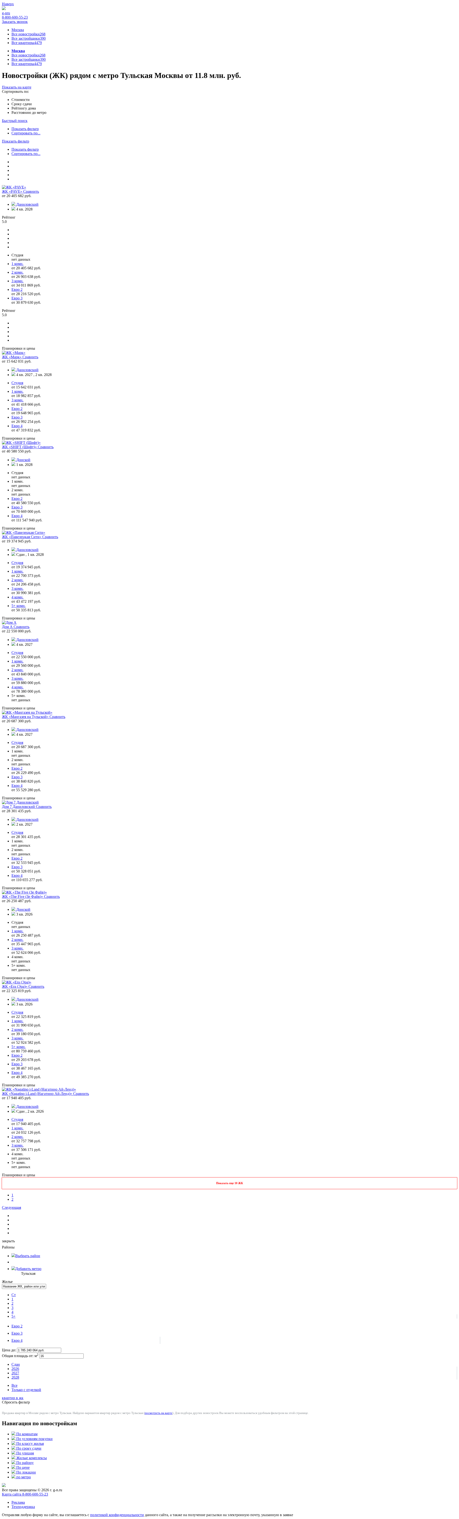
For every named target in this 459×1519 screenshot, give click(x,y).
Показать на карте (16, 87)
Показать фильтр (25, 129)
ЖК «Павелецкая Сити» (22, 537)
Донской (23, 460)
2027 (15, 1373)
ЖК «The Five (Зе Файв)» (23, 897)
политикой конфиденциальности (117, 1515)
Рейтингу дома (23, 108)
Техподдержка (23, 1507)
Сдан (15, 1364)
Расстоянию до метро (28, 112)
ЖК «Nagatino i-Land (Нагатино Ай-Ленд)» (37, 1094)
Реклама (18, 1502)
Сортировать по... (25, 133)
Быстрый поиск (14, 121)
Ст (13, 1295)
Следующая (11, 1207)
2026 (15, 1369)
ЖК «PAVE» (12, 191)
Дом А (8, 627)
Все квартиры (26, 43)
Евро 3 (16, 1333)
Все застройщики (28, 38)
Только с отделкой (26, 1390)
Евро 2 (16, 1326)
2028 (15, 1377)
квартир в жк (12, 1398)
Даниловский (27, 204)
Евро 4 (16, 1340)
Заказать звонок (15, 22)
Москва (17, 30)
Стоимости (20, 100)
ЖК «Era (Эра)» (15, 986)
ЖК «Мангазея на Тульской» (25, 717)
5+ (13, 1316)
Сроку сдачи (21, 104)
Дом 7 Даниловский (19, 807)
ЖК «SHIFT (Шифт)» (20, 447)
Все (14, 1385)
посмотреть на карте (158, 1413)
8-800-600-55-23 (15, 17)
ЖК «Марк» (12, 357)
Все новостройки (28, 34)
